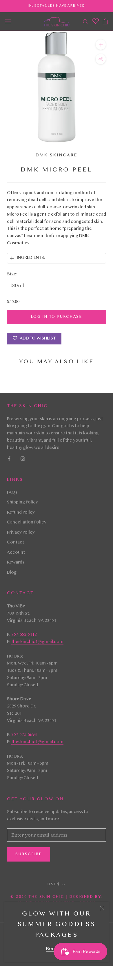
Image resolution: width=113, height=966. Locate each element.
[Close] (102, 908)
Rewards (15, 563)
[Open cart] (105, 21)
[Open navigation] (8, 21)
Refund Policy (21, 513)
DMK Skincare (56, 155)
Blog (12, 573)
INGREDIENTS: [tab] (31, 258)
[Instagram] (23, 459)
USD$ (54, 884)
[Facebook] (9, 459)
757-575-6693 (24, 735)
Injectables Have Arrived (56, 6)
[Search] (85, 21)
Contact (15, 543)
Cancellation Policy (26, 523)
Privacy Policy (21, 533)
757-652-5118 (24, 635)
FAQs (12, 493)
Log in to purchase (56, 316)
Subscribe (28, 854)
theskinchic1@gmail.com (37, 642)
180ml (17, 285)
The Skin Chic (46, 897)
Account (16, 553)
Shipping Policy (22, 502)
